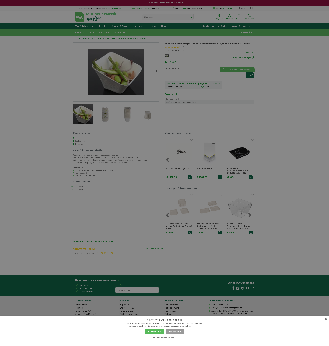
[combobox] (326, 319)
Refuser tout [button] (175, 331)
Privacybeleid (163, 342)
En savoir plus (196, 326)
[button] (164, 337)
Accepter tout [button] (154, 331)
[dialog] (164, 331)
